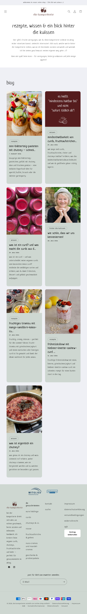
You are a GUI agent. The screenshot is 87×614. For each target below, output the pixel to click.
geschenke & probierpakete (32, 556)
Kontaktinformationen (36, 606)
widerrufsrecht (71, 521)
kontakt (48, 503)
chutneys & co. (33, 523)
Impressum (76, 603)
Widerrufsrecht (53, 606)
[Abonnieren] (64, 582)
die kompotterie (19, 603)
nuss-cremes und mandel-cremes (32, 546)
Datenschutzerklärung (60, 603)
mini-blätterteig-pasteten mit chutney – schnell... (23, 148)
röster (29, 528)
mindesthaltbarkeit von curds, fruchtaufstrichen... (62, 139)
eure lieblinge (32, 511)
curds (28, 517)
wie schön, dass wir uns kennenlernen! (61, 235)
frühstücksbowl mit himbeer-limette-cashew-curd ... (62, 348)
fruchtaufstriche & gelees (33, 536)
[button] (5, 11)
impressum (69, 503)
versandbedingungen (74, 515)
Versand (64, 606)
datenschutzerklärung (74, 509)
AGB (23, 606)
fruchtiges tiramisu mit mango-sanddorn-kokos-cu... (22, 327)
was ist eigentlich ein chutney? (21, 445)
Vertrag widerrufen (72, 533)
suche (48, 509)
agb (66, 526)
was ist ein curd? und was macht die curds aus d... (24, 246)
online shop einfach (42, 603)
